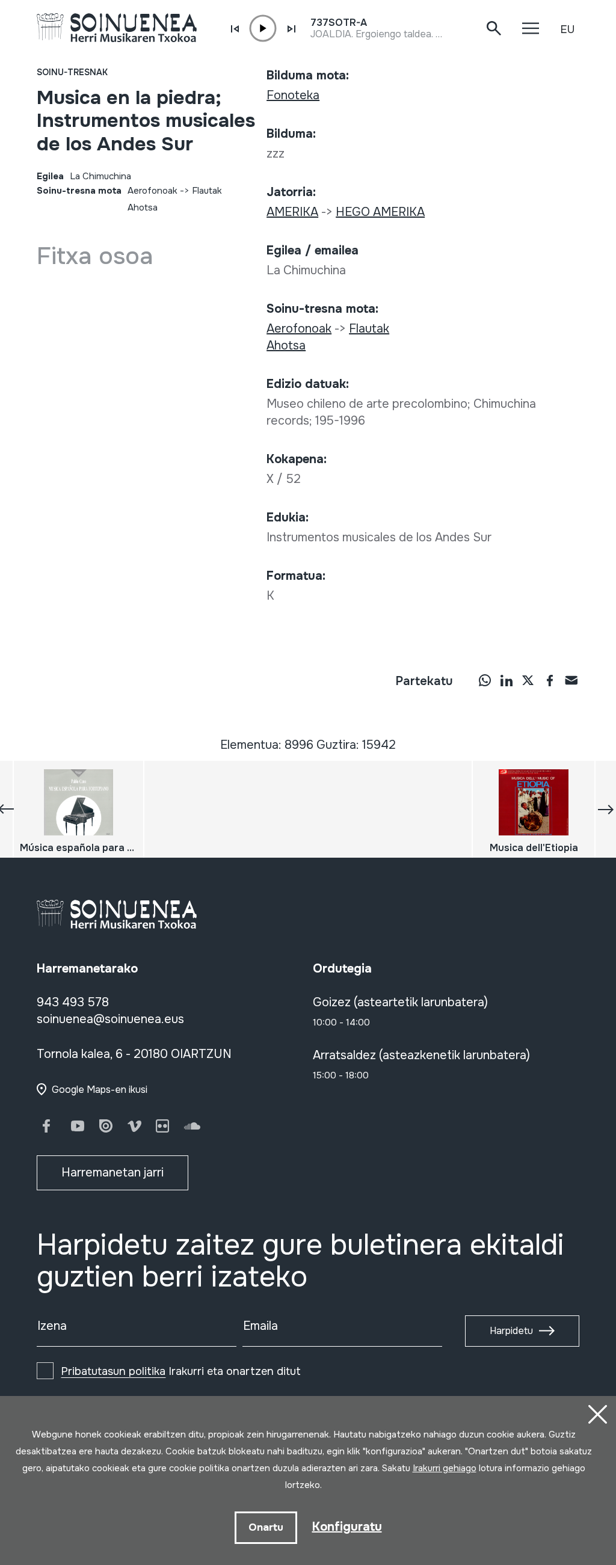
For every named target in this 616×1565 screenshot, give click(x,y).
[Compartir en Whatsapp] (485, 680)
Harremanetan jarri (112, 1172)
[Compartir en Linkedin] (506, 680)
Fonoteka (292, 95)
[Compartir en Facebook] (550, 680)
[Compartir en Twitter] (528, 680)
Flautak (207, 191)
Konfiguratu (347, 1526)
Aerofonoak (152, 191)
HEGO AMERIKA (380, 212)
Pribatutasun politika (113, 1371)
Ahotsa (143, 207)
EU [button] (567, 29)
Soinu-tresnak (72, 72)
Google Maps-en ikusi (99, 1089)
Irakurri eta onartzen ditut (181, 1371)
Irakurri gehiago (444, 1468)
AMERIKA (292, 212)
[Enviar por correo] (571, 680)
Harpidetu (511, 1330)
